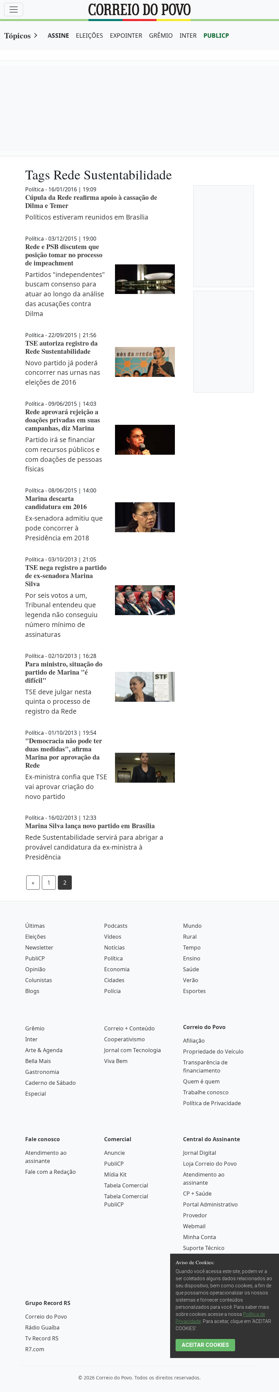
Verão (190, 980)
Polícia (112, 991)
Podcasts (116, 925)
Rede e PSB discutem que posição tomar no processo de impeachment (63, 255)
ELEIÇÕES (89, 35)
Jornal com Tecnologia (132, 1050)
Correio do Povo (46, 1316)
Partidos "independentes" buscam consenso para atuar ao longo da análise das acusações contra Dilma (65, 294)
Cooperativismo (124, 1039)
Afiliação (194, 1040)
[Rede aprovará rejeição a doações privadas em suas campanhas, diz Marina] (145, 440)
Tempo (192, 947)
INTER (188, 35)
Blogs (32, 991)
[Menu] (13, 9)
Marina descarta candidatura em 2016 (56, 502)
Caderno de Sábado (50, 1082)
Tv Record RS (42, 1338)
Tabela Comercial (126, 1185)
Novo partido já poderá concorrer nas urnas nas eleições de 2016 (62, 372)
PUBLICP (216, 35)
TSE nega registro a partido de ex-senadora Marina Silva (65, 575)
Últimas (35, 925)
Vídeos (112, 936)
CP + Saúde (197, 1193)
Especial (35, 1093)
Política (113, 958)
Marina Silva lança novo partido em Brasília (90, 826)
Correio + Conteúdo (129, 1028)
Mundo (192, 925)
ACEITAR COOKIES (205, 1345)
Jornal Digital (199, 1152)
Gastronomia (42, 1072)
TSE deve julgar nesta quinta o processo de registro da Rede (58, 701)
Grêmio (35, 1028)
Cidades (114, 980)
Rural (190, 936)
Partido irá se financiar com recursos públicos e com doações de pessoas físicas (63, 454)
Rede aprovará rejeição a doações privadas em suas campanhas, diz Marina (62, 420)
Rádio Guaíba (42, 1327)
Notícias (114, 947)
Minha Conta (199, 1237)
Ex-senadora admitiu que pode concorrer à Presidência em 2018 (64, 528)
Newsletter (39, 947)
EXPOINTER (126, 35)
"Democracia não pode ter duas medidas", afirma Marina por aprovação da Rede (63, 753)
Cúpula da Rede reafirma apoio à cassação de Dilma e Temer (91, 201)
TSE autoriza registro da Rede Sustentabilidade (61, 347)
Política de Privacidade (212, 1103)
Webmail (194, 1226)
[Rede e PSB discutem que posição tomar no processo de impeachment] (145, 279)
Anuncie (114, 1152)
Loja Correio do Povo (210, 1163)
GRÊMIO (161, 35)
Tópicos (17, 35)
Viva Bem (116, 1061)
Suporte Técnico (204, 1248)
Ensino (191, 958)
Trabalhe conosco (206, 1092)
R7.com (34, 1349)
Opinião (35, 969)
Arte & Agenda (44, 1050)
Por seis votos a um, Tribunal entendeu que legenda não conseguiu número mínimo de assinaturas (61, 615)
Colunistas (38, 980)
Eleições (35, 936)
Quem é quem (201, 1081)
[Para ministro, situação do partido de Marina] (145, 687)
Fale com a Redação (50, 1172)
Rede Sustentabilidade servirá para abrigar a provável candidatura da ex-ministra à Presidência (94, 847)
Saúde (191, 969)
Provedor (195, 1215)
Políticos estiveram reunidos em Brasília (86, 217)
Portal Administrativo (210, 1204)
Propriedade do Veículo (213, 1051)
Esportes (194, 991)
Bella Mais (38, 1061)
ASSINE (58, 35)
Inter (31, 1039)
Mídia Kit (115, 1174)
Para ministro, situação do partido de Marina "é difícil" (63, 672)
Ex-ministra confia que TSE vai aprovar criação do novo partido (66, 786)
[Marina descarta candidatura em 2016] (145, 517)
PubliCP (35, 958)
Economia (117, 969)
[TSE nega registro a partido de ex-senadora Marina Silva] (145, 600)
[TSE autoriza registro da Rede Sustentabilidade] (145, 362)
